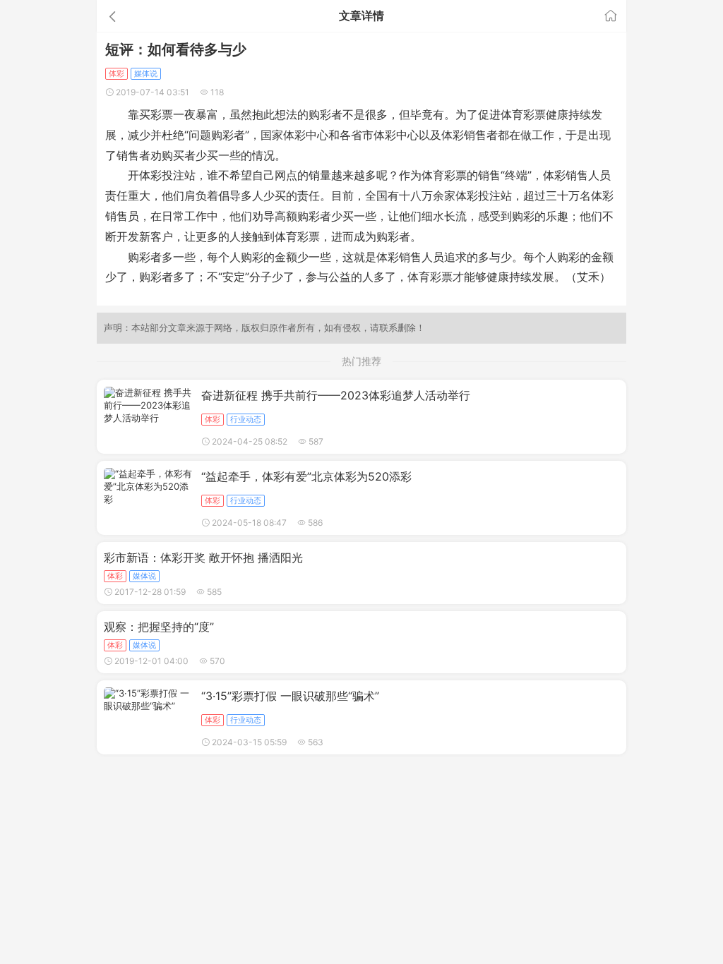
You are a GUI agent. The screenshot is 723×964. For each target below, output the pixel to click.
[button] (180, 15)
